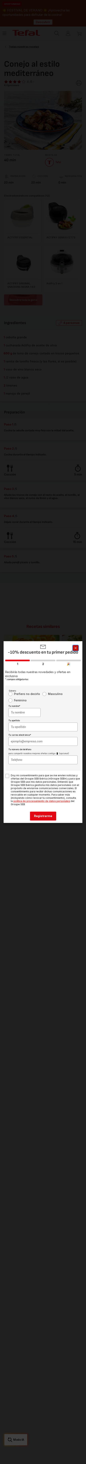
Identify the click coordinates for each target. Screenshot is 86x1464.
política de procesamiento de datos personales (41, 801)
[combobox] (24, 712)
